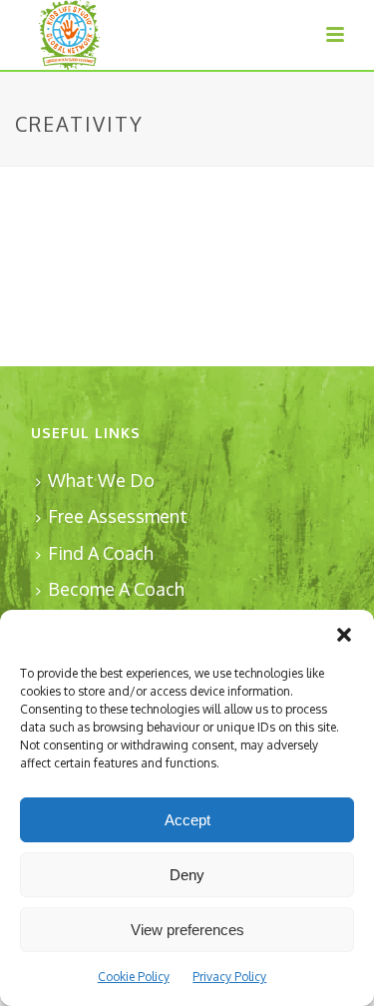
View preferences (187, 929)
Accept (187, 819)
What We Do (101, 480)
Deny (187, 874)
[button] (344, 635)
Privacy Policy (229, 976)
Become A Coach (116, 589)
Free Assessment (117, 516)
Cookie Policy (134, 976)
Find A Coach (101, 553)
